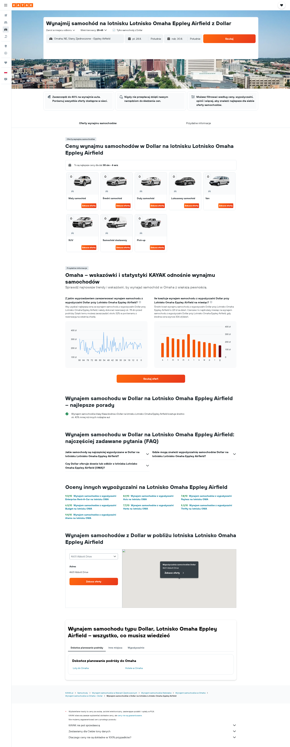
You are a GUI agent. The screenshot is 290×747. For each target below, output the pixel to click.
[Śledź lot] (5, 53)
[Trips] (5, 62)
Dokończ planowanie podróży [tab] (87, 647)
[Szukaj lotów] (5, 15)
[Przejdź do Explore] (5, 46)
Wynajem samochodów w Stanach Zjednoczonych (114, 693)
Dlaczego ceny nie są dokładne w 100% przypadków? (100, 737)
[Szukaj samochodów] (5, 29)
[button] (5, 5)
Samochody (82, 693)
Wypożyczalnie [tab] (136, 647)
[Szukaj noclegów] (5, 22)
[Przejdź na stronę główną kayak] (22, 5)
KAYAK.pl (69, 693)
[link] (151, 379)
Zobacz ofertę (89, 205)
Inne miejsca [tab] (115, 647)
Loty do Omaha (81, 668)
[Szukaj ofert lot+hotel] (5, 36)
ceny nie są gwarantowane (130, 715)
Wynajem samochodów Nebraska (156, 693)
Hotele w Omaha (134, 668)
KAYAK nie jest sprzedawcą (84, 725)
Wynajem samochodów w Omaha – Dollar (84, 696)
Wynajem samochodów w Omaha (190, 693)
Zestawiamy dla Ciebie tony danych (89, 731)
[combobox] (60, 30)
